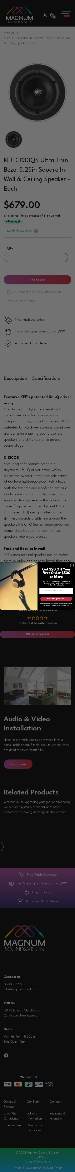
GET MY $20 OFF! (56, 599)
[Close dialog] (72, 565)
